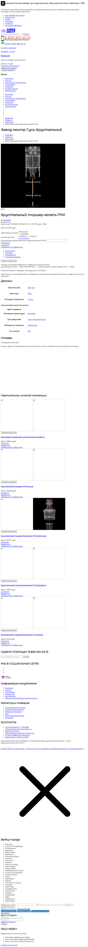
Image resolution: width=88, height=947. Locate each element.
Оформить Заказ (24, 911)
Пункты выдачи (13, 257)
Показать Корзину (8, 911)
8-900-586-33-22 (18, 44)
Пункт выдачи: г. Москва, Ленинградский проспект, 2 (18, 728)
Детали (9, 253)
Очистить (24, 238)
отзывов (6, 220)
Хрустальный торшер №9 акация (17, 486)
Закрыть (5, 913)
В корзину (5, 243)
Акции (8, 81)
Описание (10, 251)
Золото (24, 232)
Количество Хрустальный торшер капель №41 (23, 241)
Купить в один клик (9, 261)
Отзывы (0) (10, 255)
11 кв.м (30, 299)
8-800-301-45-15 (17, 37)
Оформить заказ (9, 68)
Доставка (10, 85)
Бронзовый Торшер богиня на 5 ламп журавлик (23, 437)
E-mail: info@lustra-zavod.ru (17, 735)
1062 (30, 294)
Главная (9, 118)
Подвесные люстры (14, 710)
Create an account (9, 945)
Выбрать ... (6, 445)
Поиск (26, 34)
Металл (31, 314)
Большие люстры (13, 712)
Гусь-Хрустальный (37, 319)
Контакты (10, 91)
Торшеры (9, 718)
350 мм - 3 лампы (28, 236)
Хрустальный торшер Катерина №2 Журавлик (23, 585)
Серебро (24, 234)
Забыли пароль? (8, 922)
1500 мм (31, 288)
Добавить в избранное (12, 247)
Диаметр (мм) (8, 237)
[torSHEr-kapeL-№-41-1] (33, 207)
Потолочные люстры (15, 708)
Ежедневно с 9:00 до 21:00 (17, 737)
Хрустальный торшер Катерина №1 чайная (22, 635)
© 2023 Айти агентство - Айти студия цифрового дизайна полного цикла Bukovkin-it (42, 749)
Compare (5, 245)
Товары (8, 120)
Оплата (9, 87)
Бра (7, 714)
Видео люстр (11, 89)
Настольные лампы (14, 716)
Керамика (32, 325)
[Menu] (3, 3)
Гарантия (10, 694)
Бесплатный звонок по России (19, 733)
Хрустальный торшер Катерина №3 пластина (23, 536)
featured (9, 122)
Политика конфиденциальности (21, 698)
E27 (29, 331)
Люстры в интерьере (15, 83)
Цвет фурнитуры (9, 233)
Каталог (9, 79)
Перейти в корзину (10, 66)
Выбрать (69, 905)
